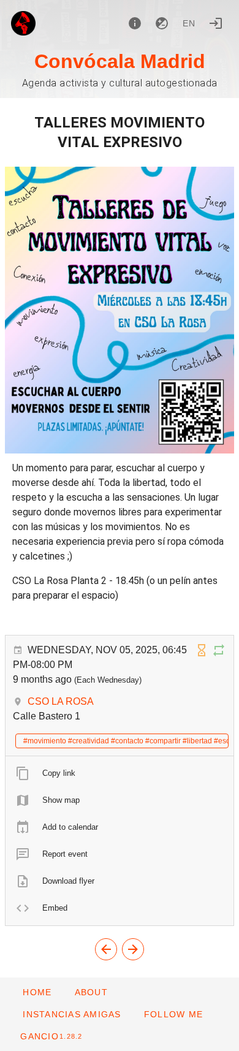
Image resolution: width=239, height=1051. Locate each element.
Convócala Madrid (119, 61)
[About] (134, 23)
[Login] (215, 23)
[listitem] (119, 773)
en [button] (189, 23)
